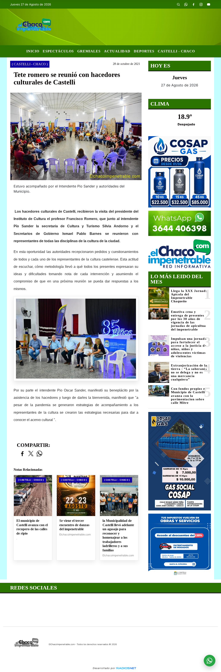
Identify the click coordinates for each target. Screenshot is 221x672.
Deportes (144, 51)
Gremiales (89, 51)
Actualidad (117, 51)
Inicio (32, 51)
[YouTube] (208, 4)
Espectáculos (58, 51)
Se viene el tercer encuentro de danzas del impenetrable (74, 525)
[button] (178, 4)
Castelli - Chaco (176, 51)
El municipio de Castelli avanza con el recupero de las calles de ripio (32, 527)
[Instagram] (201, 4)
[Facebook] (193, 4)
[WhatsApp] (186, 4)
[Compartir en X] (31, 453)
